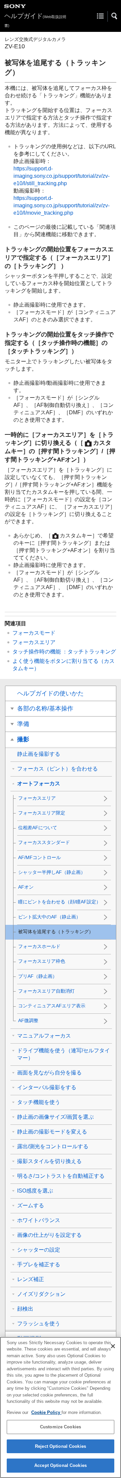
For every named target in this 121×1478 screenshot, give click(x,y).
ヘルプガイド (35, 20)
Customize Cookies (60, 1426)
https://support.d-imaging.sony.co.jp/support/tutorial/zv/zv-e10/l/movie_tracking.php (61, 205)
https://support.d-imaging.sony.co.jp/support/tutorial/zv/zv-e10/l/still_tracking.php (61, 176)
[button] (114, 16)
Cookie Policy (46, 1412)
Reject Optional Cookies (60, 1446)
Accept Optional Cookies (60, 1465)
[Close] (113, 1346)
